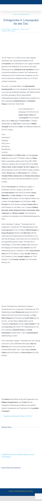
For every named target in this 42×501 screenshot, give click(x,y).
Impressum (11, 491)
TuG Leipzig (6, 29)
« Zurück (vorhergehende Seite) (21, 14)
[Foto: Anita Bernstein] (15, 267)
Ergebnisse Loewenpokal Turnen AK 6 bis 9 (18, 416)
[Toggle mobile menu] (38, 8)
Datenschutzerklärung (20, 491)
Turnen (13, 31)
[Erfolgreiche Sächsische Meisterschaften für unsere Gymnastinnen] (21, 431)
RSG (9, 31)
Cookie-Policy (29, 491)
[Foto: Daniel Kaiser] (21, 36)
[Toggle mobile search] (34, 8)
